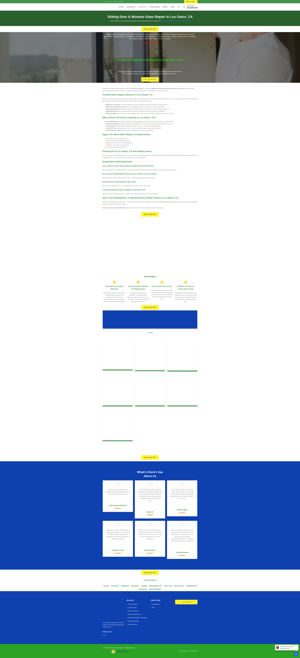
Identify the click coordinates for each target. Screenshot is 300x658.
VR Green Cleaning (154, 7)
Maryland (135, 585)
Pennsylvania (191, 585)
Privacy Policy (194, 650)
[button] (104, 245)
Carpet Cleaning (132, 606)
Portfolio (165, 7)
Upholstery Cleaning (133, 620)
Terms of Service (184, 650)
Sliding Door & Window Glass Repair (137, 616)
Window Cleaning (132, 623)
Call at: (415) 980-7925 (149, 79)
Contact (173, 7)
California (125, 585)
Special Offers (142, 7)
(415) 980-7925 (192, 8)
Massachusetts (155, 588)
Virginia (144, 585)
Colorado (115, 585)
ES (178, 7)
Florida (106, 585)
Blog (153, 606)
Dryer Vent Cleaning (133, 610)
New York (168, 585)
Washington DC (155, 585)
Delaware (143, 588)
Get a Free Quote (186, 601)
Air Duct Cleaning (132, 603)
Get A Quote (192, 1)
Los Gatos (150, 332)
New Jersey (179, 585)
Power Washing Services (134, 613)
